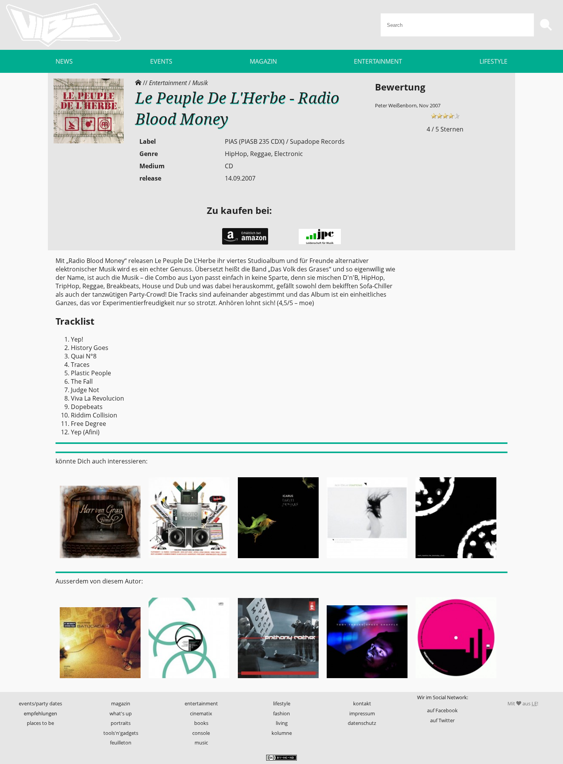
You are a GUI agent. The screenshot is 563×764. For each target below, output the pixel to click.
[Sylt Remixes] (278, 560)
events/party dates (40, 703)
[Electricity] (188, 680)
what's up (121, 713)
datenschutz (362, 723)
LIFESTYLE (493, 61)
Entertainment (168, 83)
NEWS (64, 61)
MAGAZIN (263, 61)
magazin (120, 703)
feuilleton (120, 742)
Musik (200, 83)
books (201, 723)
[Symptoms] (366, 560)
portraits (121, 723)
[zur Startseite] (63, 25)
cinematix (201, 713)
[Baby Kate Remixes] (456, 680)
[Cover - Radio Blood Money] (89, 141)
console (201, 732)
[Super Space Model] (278, 680)
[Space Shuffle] (366, 680)
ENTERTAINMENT (378, 61)
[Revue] (100, 560)
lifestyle (281, 703)
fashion (281, 713)
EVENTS (161, 61)
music (201, 742)
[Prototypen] (188, 560)
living (282, 723)
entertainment (201, 703)
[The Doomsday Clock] (456, 560)
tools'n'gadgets (120, 732)
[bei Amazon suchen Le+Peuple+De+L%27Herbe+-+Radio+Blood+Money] (245, 242)
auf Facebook (442, 710)
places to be (40, 723)
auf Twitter (442, 720)
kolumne (282, 732)
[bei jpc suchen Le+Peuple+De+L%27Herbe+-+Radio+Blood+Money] (320, 242)
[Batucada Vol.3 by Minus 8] (100, 680)
